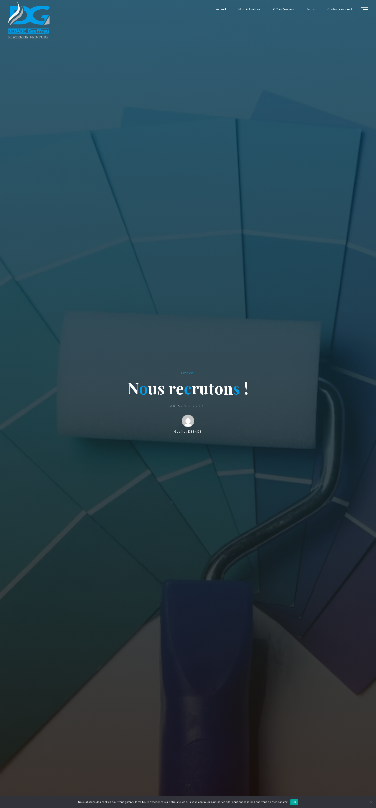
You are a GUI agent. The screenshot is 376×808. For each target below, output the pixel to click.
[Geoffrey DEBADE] (29, 20)
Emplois (187, 373)
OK (294, 801)
